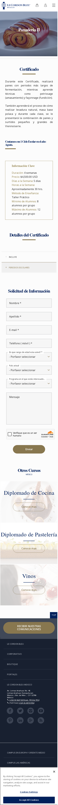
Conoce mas (27, 511)
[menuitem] (34, 5)
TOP (51, 628)
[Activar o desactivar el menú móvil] (51, 5)
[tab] (28, 261)
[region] (28, 786)
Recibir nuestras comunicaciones (28, 641)
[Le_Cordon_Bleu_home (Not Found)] (15, 5)
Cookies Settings (28, 791)
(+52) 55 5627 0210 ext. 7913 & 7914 (24, 714)
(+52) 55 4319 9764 (26, 717)
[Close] (51, 771)
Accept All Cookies (28, 799)
